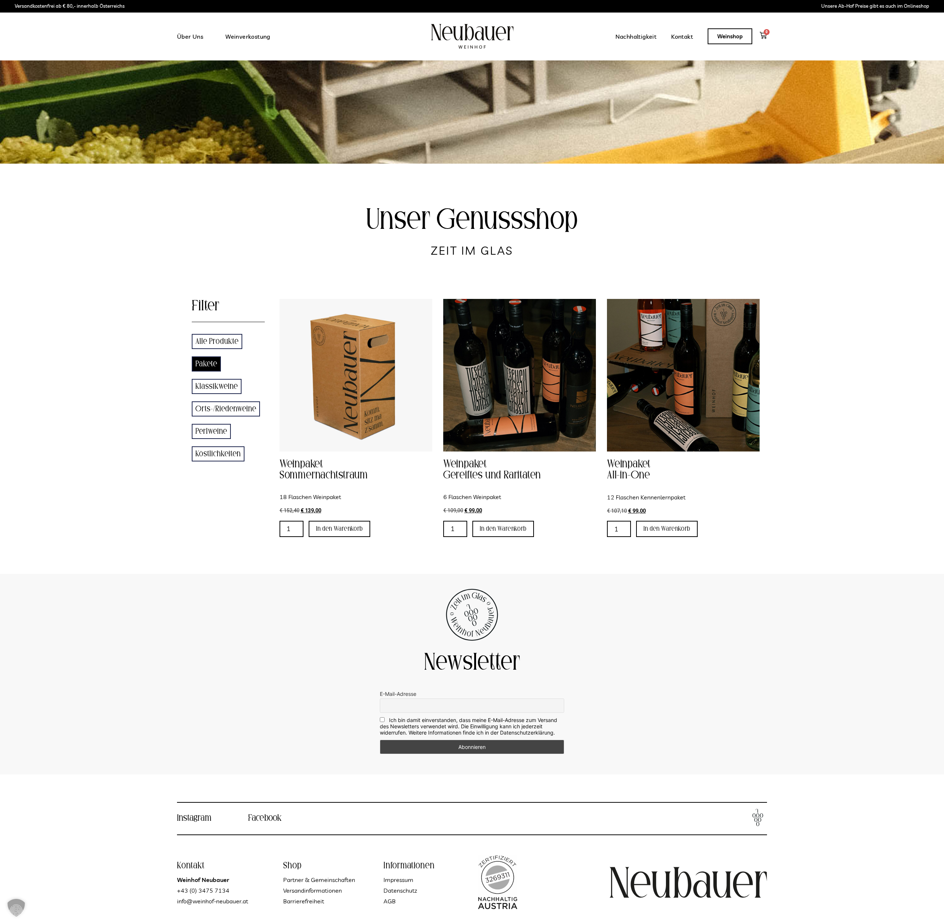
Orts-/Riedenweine (225, 409)
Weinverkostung (247, 36)
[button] (16, 908)
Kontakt (682, 36)
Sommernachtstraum (324, 475)
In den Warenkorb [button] (339, 529)
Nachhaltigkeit (636, 36)
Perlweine (211, 431)
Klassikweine (216, 386)
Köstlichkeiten (218, 454)
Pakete (206, 364)
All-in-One (628, 475)
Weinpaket (301, 464)
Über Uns (190, 36)
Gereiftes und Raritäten (492, 475)
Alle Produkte (217, 341)
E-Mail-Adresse (398, 694)
